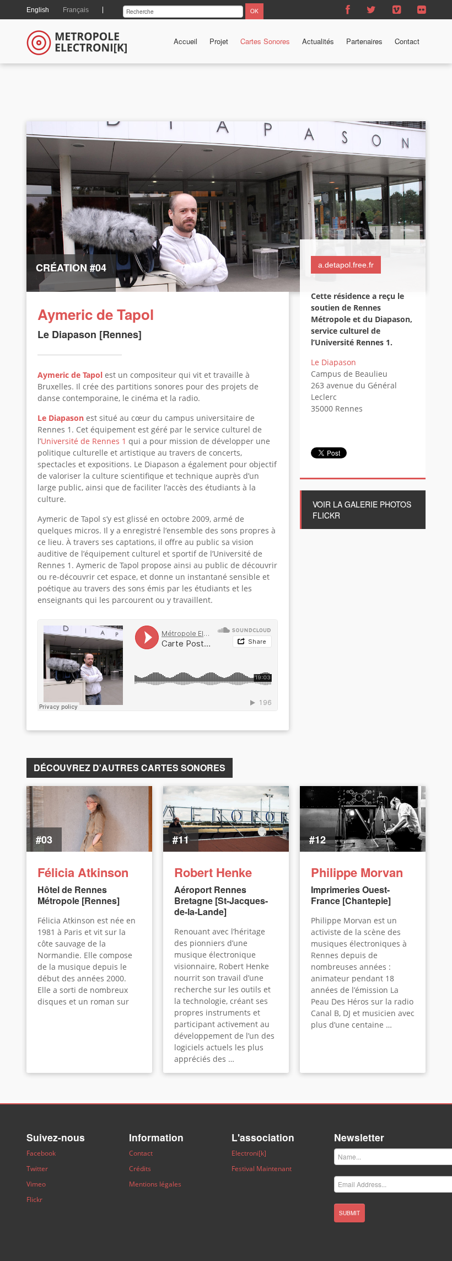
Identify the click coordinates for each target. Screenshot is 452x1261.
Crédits (140, 1168)
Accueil (185, 41)
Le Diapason (60, 418)
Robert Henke (213, 872)
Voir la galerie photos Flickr (362, 510)
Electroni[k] (249, 1153)
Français (76, 10)
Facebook (41, 1153)
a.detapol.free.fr (346, 264)
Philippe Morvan (357, 872)
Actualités (318, 41)
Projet (218, 41)
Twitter (37, 1168)
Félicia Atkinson (82, 872)
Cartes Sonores (265, 41)
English (37, 10)
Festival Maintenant (262, 1168)
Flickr (34, 1199)
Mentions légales (155, 1184)
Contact (407, 41)
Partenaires (364, 41)
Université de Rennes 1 (83, 441)
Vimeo (36, 1184)
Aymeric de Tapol (70, 375)
